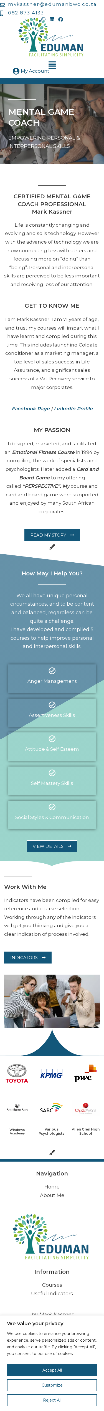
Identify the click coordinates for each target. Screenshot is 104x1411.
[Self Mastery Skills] (52, 772)
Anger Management (52, 681)
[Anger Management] (52, 670)
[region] (52, 1363)
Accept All (52, 1370)
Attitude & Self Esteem (52, 749)
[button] (52, 65)
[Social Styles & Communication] (52, 806)
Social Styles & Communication (52, 817)
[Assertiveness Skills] (52, 704)
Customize (52, 1385)
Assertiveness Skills (52, 715)
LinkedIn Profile (73, 408)
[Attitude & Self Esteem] (52, 738)
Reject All (52, 1400)
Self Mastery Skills (52, 783)
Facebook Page (31, 408)
